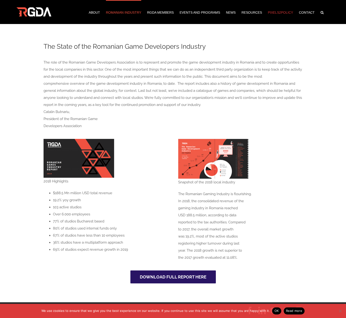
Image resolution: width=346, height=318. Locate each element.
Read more (294, 311)
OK (276, 311)
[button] (322, 12)
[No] (340, 311)
